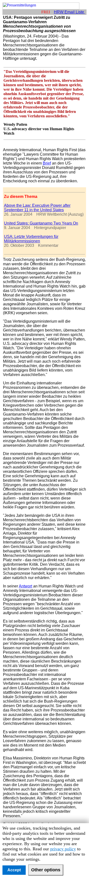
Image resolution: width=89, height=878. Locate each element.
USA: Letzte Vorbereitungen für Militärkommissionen (31, 238)
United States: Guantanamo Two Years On (41, 223)
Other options (45, 869)
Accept (14, 870)
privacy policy (63, 848)
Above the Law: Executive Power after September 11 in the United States (37, 207)
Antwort (25, 586)
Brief (47, 163)
